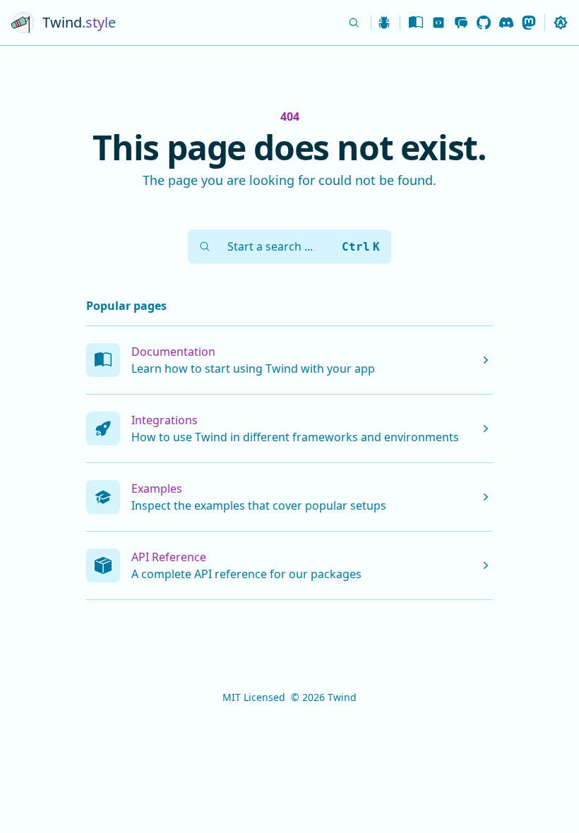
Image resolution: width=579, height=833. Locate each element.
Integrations (164, 420)
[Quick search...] (355, 22)
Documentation (173, 351)
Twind (342, 697)
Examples (156, 488)
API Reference (168, 557)
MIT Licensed (253, 697)
